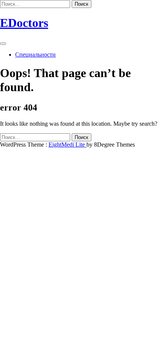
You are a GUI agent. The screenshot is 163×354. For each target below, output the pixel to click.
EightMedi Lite (67, 144)
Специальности (35, 54)
